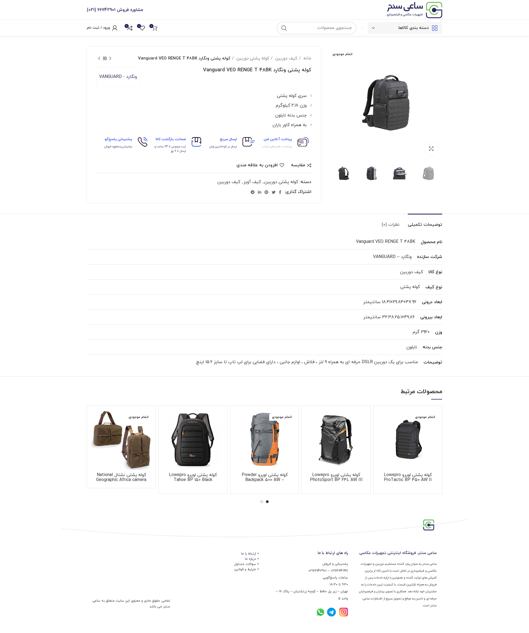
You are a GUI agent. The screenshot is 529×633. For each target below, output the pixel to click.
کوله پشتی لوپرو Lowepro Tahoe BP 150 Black (193, 477)
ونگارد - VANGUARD (118, 77)
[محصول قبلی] (110, 58)
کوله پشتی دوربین (252, 58)
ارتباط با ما (248, 554)
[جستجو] (284, 28)
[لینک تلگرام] (252, 192)
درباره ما (250, 559)
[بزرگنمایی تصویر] (431, 149)
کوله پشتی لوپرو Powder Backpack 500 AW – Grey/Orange (265, 480)
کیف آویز (252, 182)
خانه (306, 58)
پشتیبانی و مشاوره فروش (118, 147)
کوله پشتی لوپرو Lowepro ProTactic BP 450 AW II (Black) (408, 480)
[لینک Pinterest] (266, 192)
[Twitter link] (273, 192)
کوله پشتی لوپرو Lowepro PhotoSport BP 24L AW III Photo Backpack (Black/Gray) (336, 480)
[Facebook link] (280, 192)
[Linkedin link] (259, 192)
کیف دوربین (285, 58)
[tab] (425, 222)
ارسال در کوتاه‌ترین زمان (223, 147)
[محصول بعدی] (99, 58)
